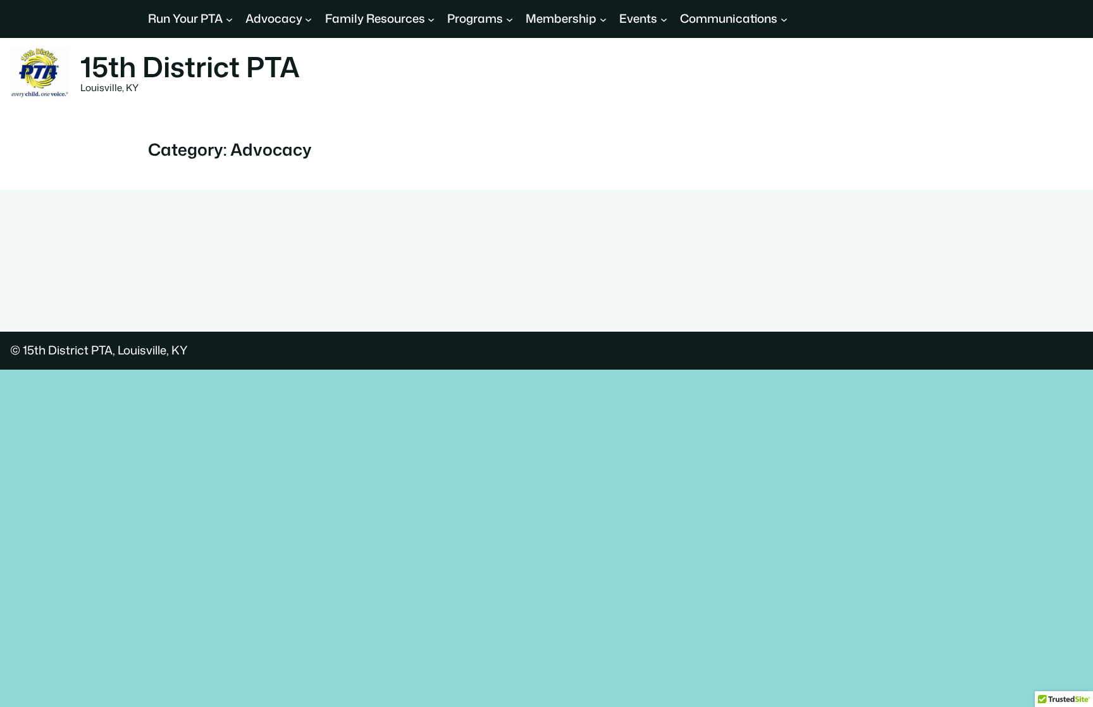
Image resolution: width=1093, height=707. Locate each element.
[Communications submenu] (784, 18)
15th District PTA (190, 66)
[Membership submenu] (603, 18)
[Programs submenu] (509, 18)
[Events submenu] (663, 18)
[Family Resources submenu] (431, 18)
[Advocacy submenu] (308, 18)
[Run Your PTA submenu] (229, 18)
